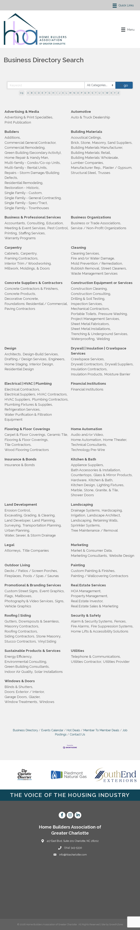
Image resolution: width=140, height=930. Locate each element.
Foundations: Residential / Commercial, (36, 304)
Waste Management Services (94, 273)
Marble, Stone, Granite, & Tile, (95, 490)
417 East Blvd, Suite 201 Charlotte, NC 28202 (73, 840)
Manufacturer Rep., (86, 168)
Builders (12, 132)
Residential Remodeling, (24, 183)
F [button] (45, 93)
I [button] (56, 93)
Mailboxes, (23, 596)
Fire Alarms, (80, 626)
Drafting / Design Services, (26, 359)
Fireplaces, (13, 576)
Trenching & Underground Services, (99, 334)
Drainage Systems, (86, 510)
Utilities (77, 651)
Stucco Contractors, (21, 641)
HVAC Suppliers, (18, 399)
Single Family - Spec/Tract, (26, 203)
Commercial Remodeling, (25, 147)
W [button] (107, 93)
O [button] (78, 93)
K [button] (63, 93)
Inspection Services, (87, 304)
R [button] (88, 93)
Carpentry (13, 247)
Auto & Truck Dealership (90, 117)
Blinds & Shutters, (19, 687)
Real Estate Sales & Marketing (94, 606)
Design (10, 348)
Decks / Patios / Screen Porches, (31, 571)
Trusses (104, 173)
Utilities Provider (116, 662)
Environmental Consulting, (26, 662)
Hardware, (79, 480)
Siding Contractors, (20, 636)
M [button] (70, 93)
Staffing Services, (32, 233)
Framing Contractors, (21, 258)
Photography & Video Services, (29, 601)
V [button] (103, 93)
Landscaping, (81, 520)
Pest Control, (58, 228)
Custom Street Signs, (21, 591)
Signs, (59, 601)
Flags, (9, 596)
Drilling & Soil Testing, (88, 299)
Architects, (13, 354)
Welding (103, 339)
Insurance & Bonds (20, 459)
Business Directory (25, 730)
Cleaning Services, (85, 253)
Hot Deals (73, 730)
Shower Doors (82, 495)
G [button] (49, 93)
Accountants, (15, 223)
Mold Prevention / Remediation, (97, 263)
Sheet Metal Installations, (91, 329)
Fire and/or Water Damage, (93, 258)
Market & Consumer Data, (91, 550)
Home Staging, (16, 364)
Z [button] (118, 93)
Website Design (121, 556)
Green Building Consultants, (27, 666)
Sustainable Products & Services (33, 651)
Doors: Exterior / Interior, (25, 692)
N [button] (74, 93)
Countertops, (81, 475)
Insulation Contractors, (89, 369)
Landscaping (82, 504)
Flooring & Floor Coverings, (26, 440)
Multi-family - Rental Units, (26, 168)
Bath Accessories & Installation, (96, 470)
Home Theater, (115, 440)
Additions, (13, 137)
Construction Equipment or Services (102, 283)
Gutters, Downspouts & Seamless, (32, 621)
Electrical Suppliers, (20, 394)
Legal (9, 545)
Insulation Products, (87, 374)
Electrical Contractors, (22, 389)
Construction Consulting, (91, 294)
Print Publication (18, 122)
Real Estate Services (88, 585)
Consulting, (36, 223)
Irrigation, (78, 515)
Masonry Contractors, (22, 626)
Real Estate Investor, (87, 601)
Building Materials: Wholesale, (95, 157)
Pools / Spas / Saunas (41, 576)
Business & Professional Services (33, 217)
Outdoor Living (17, 565)
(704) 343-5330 (73, 847)
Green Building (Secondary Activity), (33, 153)
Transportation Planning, (42, 525)
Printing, (11, 233)
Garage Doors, (16, 697)
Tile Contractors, (18, 445)
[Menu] (123, 5)
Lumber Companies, (87, 163)
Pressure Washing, (113, 314)
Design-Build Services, (41, 354)
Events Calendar (52, 730)
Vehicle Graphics (18, 606)
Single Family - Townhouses (27, 208)
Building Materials (86, 132)
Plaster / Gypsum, (117, 168)
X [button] (111, 93)
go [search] (126, 85)
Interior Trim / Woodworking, (28, 263)
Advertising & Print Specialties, (29, 117)
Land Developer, (18, 520)
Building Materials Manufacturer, (97, 147)
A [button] (28, 93)
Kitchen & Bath (83, 459)
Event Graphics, (52, 591)
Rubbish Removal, (85, 268)
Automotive (81, 111)
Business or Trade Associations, (96, 223)
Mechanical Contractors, (90, 309)
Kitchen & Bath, (101, 480)
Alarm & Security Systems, (92, 621)
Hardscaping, (112, 510)
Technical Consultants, (89, 445)
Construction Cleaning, (89, 289)
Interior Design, (41, 364)
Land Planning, (44, 520)
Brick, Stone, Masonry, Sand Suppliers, (102, 143)
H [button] (53, 93)
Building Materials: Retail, (91, 153)
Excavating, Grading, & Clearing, (30, 515)
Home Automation (86, 429)
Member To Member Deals (101, 730)
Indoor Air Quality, (19, 672)
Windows (46, 702)
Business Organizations (91, 217)
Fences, (120, 621)
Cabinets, (12, 253)
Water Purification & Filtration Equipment (28, 417)
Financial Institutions (88, 383)
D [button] (39, 93)
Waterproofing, (83, 339)
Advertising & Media (22, 111)
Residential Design (19, 369)
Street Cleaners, (114, 268)
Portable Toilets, (84, 314)
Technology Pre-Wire (88, 450)
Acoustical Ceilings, (86, 137)
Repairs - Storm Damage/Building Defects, (32, 175)
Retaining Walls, (105, 520)
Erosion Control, (18, 510)
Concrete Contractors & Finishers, (32, 289)
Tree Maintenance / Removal (94, 530)
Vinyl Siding (47, 641)
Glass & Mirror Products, (113, 475)
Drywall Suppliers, (119, 364)
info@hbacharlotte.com (73, 854)
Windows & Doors (20, 681)
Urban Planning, (17, 530)
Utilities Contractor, (86, 662)
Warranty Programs (20, 238)
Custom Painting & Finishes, (93, 571)
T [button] (95, 93)
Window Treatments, (21, 702)
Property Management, (89, 596)
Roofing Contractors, (21, 631)
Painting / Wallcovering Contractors (99, 576)
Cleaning (78, 247)
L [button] (66, 93)
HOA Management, (86, 591)
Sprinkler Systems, (86, 525)
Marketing (79, 545)
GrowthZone (116, 924)
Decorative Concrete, (22, 299)
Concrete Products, (20, 294)
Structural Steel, (84, 173)
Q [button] (85, 93)
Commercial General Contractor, (30, 143)
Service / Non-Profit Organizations (98, 228)
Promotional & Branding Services (33, 585)
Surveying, (13, 525)
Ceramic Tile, (57, 435)
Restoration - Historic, (22, 188)
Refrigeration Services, (22, 409)
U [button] (99, 93)
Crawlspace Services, (88, 359)
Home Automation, (86, 440)
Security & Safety (86, 615)
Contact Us (77, 734)
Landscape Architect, (104, 515)
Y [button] (114, 93)
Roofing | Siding (18, 615)
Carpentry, (29, 253)
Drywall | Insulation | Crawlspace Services (98, 350)
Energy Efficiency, (18, 656)
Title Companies (35, 550)
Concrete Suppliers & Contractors (34, 283)
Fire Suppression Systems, (112, 626)
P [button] (81, 93)
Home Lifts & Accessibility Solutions (99, 631)
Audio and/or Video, (87, 435)
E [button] (42, 93)
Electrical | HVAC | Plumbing (28, 383)
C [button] (35, 93)
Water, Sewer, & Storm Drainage (30, 535)
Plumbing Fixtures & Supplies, (29, 404)
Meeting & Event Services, (25, 228)
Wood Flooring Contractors (27, 450)
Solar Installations (48, 672)
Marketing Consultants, (89, 556)
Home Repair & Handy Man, (27, 157)
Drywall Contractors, (87, 364)
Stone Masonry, (48, 636)
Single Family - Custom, (23, 193)
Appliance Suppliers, (87, 465)
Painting (78, 565)
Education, (55, 223)
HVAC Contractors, (52, 394)
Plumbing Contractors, (50, 399)
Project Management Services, (95, 319)
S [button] (92, 93)
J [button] (59, 93)
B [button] (31, 93)
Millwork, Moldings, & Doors (27, 268)
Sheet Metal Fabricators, (90, 324)
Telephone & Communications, (96, 656)
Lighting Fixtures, (110, 485)
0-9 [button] (21, 93)
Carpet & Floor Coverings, (25, 435)
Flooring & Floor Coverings (27, 429)
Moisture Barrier (117, 374)
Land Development (21, 504)
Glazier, (34, 697)
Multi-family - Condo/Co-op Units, (33, 163)
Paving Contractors (20, 309)
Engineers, (56, 359)
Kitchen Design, (83, 485)
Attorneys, (13, 550)
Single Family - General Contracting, (33, 198)
